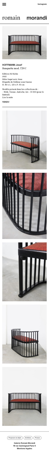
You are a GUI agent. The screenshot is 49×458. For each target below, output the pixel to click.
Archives (28, 438)
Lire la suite (7, 97)
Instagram (42, 4)
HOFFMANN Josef (12, 65)
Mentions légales (24, 449)
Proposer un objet (15, 438)
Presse (37, 438)
